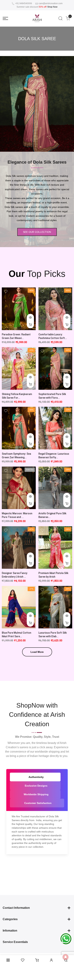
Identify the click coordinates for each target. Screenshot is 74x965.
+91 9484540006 (23, 3)
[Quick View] (30, 317)
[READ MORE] (30, 503)
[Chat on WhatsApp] (66, 938)
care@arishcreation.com (51, 3)
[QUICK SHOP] (66, 324)
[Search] (60, 18)
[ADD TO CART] (30, 324)
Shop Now (52, 7)
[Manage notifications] (65, 957)
